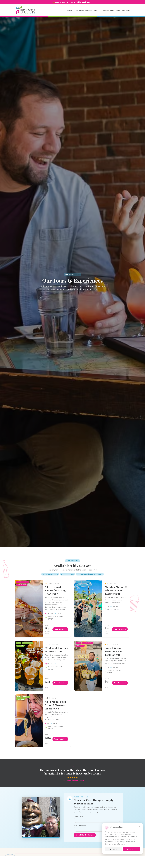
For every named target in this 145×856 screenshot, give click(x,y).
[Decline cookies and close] (139, 826)
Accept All (131, 849)
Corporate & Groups (84, 10)
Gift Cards (126, 10)
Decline (113, 849)
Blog (118, 10)
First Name (78, 816)
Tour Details (59, 629)
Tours (69, 10)
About (96, 10)
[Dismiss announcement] (142, 2)
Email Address (80, 825)
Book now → (87, 2)
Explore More (108, 10)
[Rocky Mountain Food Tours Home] (27, 10)
